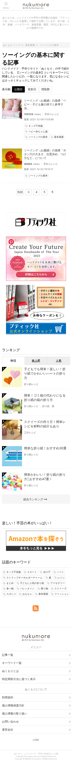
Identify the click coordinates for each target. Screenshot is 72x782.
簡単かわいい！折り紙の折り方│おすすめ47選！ (45, 477)
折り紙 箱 (48, 406)
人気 (58, 360)
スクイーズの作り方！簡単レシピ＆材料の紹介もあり (45, 424)
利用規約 (7, 697)
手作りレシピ (52, 114)
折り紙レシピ (31, 384)
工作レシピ (30, 432)
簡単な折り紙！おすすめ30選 (45, 448)
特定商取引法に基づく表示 (19, 679)
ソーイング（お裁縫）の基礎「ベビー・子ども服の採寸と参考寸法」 (45, 104)
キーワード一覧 (12, 663)
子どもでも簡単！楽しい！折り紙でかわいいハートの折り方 (45, 373)
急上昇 (36, 360)
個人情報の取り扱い (14, 713)
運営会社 (7, 729)
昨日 (13, 360)
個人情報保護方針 (13, 705)
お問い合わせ (10, 721)
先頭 (20, 192)
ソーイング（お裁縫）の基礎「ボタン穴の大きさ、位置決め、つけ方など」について (45, 154)
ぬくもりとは (10, 671)
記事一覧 (7, 654)
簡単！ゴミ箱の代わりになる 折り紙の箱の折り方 (45, 397)
